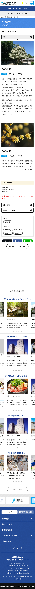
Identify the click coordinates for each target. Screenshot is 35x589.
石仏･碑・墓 (17, 229)
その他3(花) (18, 233)
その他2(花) (8, 233)
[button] (13, 331)
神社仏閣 (7, 229)
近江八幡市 (8, 222)
